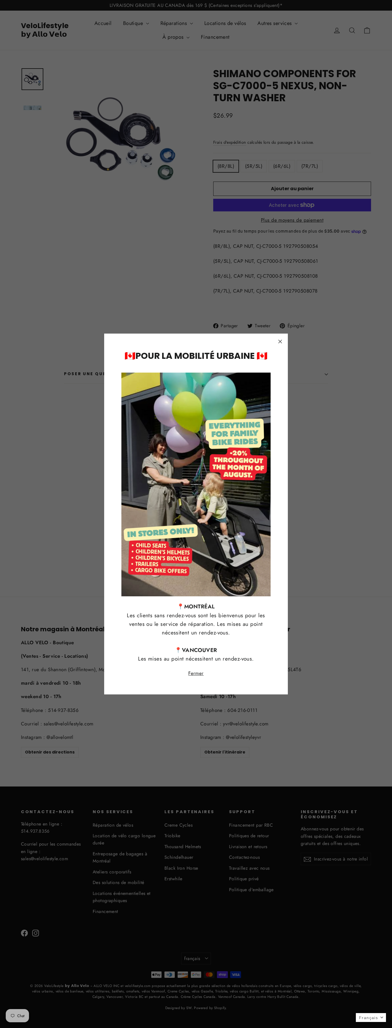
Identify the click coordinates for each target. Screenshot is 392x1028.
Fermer (196, 672)
